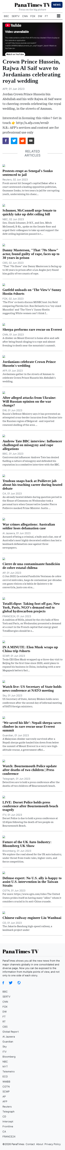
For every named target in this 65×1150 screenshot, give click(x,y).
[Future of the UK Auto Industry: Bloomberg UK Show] (3, 836)
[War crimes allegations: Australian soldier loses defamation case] (3, 519)
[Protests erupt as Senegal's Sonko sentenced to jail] (3, 165)
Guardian (7, 1041)
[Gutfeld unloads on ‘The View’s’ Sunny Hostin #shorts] (3, 284)
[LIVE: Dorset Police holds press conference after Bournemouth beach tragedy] (3, 796)
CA (4, 1131)
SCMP (6, 1091)
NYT (5, 1066)
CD (4, 1116)
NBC (5, 1061)
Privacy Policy (52, 1144)
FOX (32, 16)
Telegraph (8, 1111)
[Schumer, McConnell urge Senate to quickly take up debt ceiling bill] (3, 205)
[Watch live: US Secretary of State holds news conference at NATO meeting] (3, 681)
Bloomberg (9, 1056)
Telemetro (8, 1071)
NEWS (57, 4)
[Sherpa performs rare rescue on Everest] (3, 324)
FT (46, 16)
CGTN (6, 1086)
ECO (5, 1076)
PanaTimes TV (32, 5)
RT (4, 1021)
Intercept (7, 1121)
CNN (25, 16)
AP (4, 1096)
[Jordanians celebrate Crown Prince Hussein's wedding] (3, 356)
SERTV (16, 16)
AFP (4, 1101)
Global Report (10, 1031)
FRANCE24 (9, 1136)
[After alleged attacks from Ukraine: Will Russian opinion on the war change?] (3, 392)
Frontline (7, 1126)
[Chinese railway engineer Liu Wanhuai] (3, 912)
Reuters (7, 1106)
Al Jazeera (8, 1036)
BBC (6, 16)
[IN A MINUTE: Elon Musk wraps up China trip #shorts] (3, 641)
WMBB (6, 1081)
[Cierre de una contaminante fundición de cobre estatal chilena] (3, 558)
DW (40, 16)
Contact (30, 1144)
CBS (5, 1026)
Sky (4, 1046)
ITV (4, 1051)
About (39, 1144)
